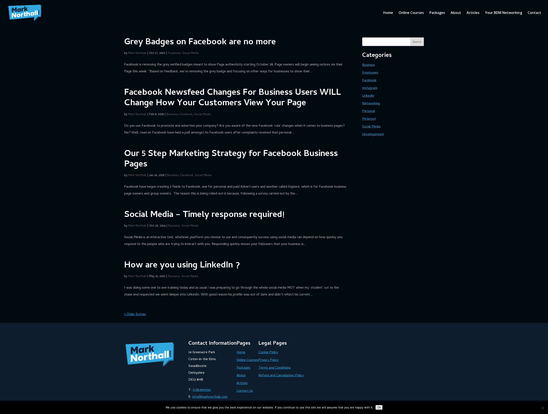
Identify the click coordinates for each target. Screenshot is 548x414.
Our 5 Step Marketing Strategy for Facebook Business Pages (231, 159)
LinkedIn (368, 96)
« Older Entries (135, 314)
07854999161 (202, 390)
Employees (370, 73)
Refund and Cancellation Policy (281, 375)
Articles (473, 13)
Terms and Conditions (274, 368)
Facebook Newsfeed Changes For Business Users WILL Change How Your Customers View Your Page (232, 98)
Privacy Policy (268, 360)
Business (172, 114)
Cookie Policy (268, 352)
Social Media (190, 53)
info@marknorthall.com (210, 397)
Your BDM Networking (503, 13)
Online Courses (411, 13)
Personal (368, 111)
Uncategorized (373, 134)
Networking (371, 104)
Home (388, 13)
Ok (379, 407)
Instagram (369, 88)
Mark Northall (137, 53)
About (456, 13)
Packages (437, 13)
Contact (534, 13)
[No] (543, 408)
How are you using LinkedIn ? (182, 266)
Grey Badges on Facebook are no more (200, 43)
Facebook (174, 53)
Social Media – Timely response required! (204, 215)
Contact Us (245, 391)
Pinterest (369, 119)
